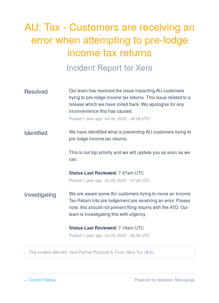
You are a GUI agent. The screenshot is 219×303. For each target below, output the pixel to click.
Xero (144, 67)
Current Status (39, 279)
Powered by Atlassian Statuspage (165, 279)
